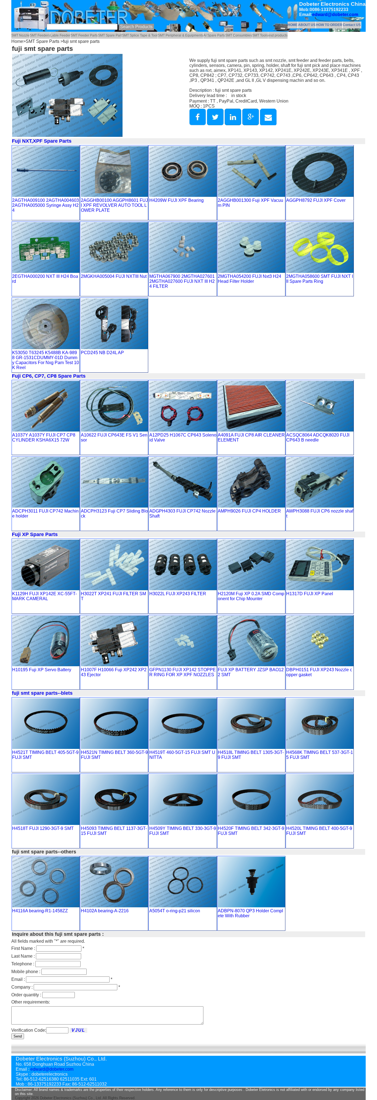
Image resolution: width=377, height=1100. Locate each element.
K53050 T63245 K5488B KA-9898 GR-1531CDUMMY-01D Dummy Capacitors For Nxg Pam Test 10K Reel (45, 360)
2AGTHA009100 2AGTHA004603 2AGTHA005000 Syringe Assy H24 (45, 205)
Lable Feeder (60, 35)
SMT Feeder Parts (84, 35)
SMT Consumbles (238, 35)
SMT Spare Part (110, 35)
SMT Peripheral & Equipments (180, 35)
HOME (293, 25)
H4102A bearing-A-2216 (105, 910)
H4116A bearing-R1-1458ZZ (40, 910)
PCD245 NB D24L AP (102, 352)
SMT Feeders (40, 35)
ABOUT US (306, 25)
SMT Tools (260, 35)
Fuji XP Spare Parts (35, 534)
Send (18, 1036)
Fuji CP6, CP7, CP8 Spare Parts (49, 376)
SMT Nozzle (20, 35)
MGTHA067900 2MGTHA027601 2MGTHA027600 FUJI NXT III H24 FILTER (182, 281)
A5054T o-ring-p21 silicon (174, 910)
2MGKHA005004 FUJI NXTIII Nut (114, 276)
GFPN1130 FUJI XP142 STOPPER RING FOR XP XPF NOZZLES (182, 672)
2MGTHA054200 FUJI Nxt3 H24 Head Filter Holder (249, 279)
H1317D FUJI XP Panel (309, 593)
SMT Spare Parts (43, 41)
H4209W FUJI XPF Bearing (176, 200)
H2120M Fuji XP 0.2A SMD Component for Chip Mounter (251, 596)
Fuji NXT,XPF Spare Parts (41, 141)
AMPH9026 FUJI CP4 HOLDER (249, 511)
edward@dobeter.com (335, 14)
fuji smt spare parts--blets (42, 693)
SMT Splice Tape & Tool (140, 35)
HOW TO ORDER (329, 25)
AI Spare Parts (214, 35)
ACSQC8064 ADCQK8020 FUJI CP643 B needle (317, 437)
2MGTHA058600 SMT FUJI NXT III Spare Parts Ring (319, 279)
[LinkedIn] (233, 123)
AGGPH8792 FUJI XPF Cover (316, 200)
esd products (278, 35)
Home (17, 41)
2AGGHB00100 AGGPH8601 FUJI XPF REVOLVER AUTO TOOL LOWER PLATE (114, 205)
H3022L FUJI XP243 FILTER (177, 593)
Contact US (352, 25)
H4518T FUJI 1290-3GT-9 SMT (43, 828)
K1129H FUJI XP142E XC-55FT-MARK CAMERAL (44, 596)
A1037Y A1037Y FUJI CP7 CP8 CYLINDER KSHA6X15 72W (43, 437)
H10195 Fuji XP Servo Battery (41, 669)
